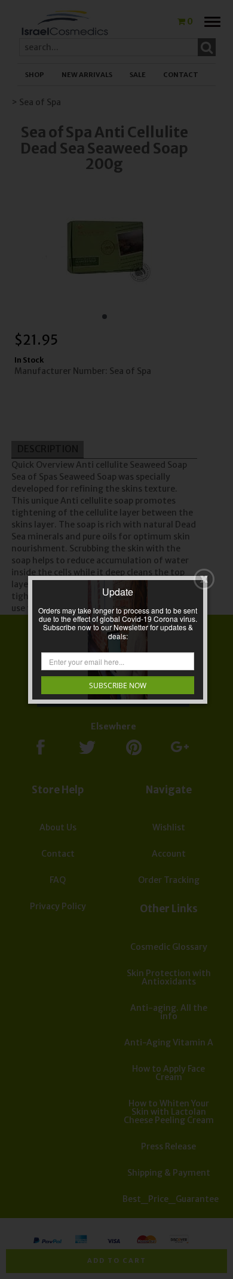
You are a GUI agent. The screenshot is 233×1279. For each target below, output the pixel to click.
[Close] (204, 579)
